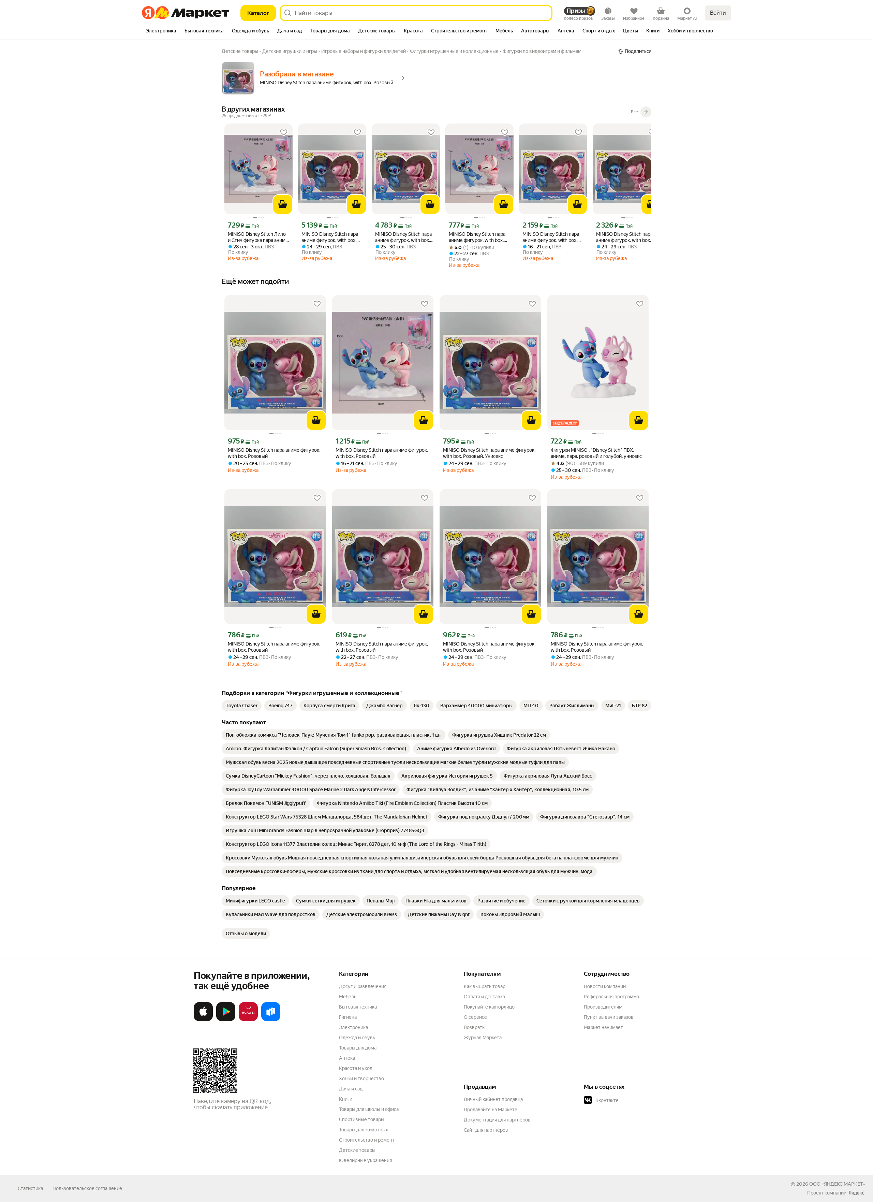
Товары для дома (357, 1048)
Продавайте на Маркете (490, 1109)
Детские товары (357, 1150)
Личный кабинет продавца (493, 1099)
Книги (345, 1099)
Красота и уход (355, 1068)
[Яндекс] (856, 1193)
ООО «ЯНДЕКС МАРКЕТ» (837, 1184)
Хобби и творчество (361, 1078)
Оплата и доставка (484, 996)
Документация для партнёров (497, 1120)
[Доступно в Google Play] (225, 1019)
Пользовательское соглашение (87, 1188)
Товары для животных (363, 1129)
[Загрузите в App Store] (203, 1019)
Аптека (347, 1058)
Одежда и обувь (357, 1037)
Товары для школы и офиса (369, 1109)
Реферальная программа (611, 996)
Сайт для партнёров (486, 1130)
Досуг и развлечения (362, 986)
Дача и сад (350, 1088)
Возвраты (475, 1027)
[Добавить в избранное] (283, 132)
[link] (242, 705)
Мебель (347, 996)
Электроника (353, 1027)
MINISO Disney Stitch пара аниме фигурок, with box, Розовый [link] (477, 237)
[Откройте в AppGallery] (248, 1019)
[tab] (161, 31)
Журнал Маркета (483, 1037)
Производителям (603, 1007)
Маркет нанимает (603, 1027)
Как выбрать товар (484, 986)
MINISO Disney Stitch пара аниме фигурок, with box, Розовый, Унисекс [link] (329, 237)
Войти (718, 13)
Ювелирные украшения (365, 1160)
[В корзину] (282, 204)
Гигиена (348, 1017)
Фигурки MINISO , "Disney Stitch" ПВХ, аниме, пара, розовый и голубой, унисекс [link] (596, 453)
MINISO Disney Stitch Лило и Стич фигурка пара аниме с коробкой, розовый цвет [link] (258, 237)
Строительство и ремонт (367, 1140)
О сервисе (475, 1017)
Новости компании (605, 986)
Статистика (30, 1188)
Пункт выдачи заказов (609, 1017)
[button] (631, 1100)
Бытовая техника (358, 1007)
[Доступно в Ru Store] (270, 1019)
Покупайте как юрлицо (489, 1007)
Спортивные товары (361, 1119)
